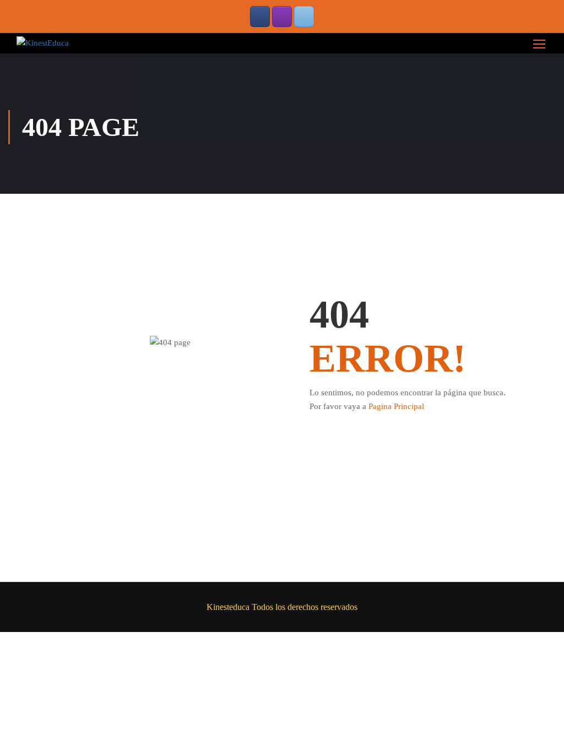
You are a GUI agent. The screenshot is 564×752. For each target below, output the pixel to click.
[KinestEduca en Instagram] (282, 16)
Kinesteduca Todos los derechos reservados (282, 607)
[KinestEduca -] (43, 43)
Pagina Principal (396, 406)
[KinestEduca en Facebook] (260, 16)
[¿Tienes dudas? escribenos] (304, 16)
